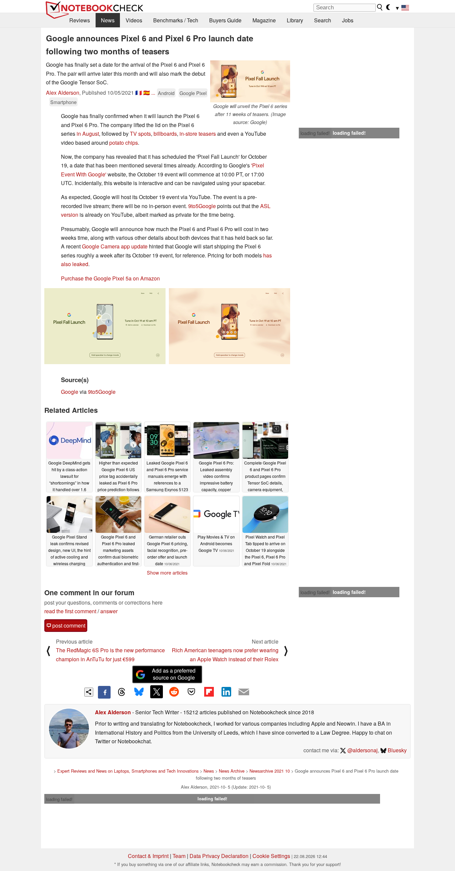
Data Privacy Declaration (219, 856)
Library (295, 20)
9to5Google (202, 206)
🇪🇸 (146, 92)
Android (166, 92)
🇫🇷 (138, 92)
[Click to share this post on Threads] (121, 692)
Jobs (347, 20)
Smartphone (63, 101)
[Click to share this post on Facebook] (104, 692)
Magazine (264, 20)
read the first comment (70, 611)
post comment (68, 625)
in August (88, 133)
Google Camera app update (115, 246)
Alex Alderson (62, 92)
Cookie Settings (271, 856)
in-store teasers (198, 133)
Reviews (79, 20)
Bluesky (396, 750)
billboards (165, 133)
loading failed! (315, 133)
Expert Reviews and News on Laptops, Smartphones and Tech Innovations (128, 771)
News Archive (231, 771)
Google (69, 391)
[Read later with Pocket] (191, 691)
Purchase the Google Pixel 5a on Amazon (110, 278)
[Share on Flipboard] (209, 691)
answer (109, 611)
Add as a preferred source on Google (174, 674)
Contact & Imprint (148, 856)
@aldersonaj (362, 750)
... (153, 92)
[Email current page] (243, 692)
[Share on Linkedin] (226, 691)
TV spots (140, 133)
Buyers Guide (225, 20)
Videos (134, 20)
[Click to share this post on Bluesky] (139, 692)
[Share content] (88, 692)
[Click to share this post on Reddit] (174, 691)
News (108, 20)
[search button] (380, 7)
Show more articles (167, 572)
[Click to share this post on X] (156, 691)
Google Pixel (193, 92)
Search (322, 20)
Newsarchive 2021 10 (269, 771)
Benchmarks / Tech (175, 20)
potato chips (123, 142)
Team (179, 856)
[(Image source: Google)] (105, 326)
